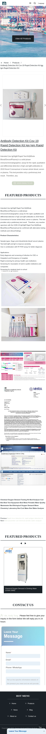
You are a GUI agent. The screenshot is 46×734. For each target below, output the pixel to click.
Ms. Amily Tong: (11, 615)
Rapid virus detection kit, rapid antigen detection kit (25, 518)
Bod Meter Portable (27, 503)
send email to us (24, 183)
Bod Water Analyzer (36, 508)
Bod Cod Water (23, 508)
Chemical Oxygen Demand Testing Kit (14, 500)
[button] (30, 3)
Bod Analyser (35, 500)
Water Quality (40, 503)
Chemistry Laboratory (8, 508)
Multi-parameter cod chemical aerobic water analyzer (23, 521)
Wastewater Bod (6, 505)
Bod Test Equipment (12, 503)
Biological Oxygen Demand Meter (26, 505)
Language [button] (41, 3)
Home (6, 63)
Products (15, 63)
